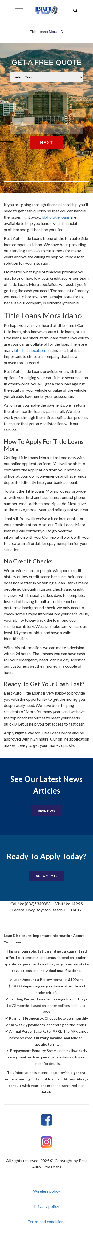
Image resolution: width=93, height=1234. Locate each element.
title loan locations (30, 350)
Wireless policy (46, 1191)
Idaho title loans (56, 217)
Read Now (46, 810)
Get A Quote (46, 876)
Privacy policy (46, 1206)
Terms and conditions (46, 1221)
